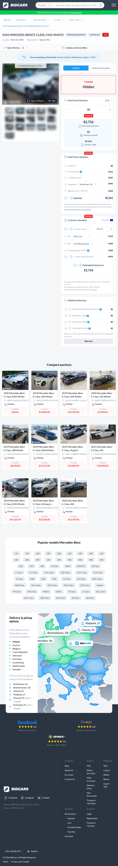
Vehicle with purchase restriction (85, 309)
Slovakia (17, 669)
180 (37, 553)
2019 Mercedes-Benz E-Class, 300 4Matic (43, 395)
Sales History (15, 47)
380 (69, 560)
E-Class (58, 20)
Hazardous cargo (79, 315)
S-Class (86, 591)
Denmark (17, 655)
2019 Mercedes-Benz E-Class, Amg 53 (72, 448)
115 (16, 553)
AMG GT (81, 566)
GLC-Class (35, 585)
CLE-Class (65, 572)
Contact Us (70, 779)
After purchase (91, 779)
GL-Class (81, 579)
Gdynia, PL (18, 691)
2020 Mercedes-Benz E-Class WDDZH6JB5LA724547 (26, 26)
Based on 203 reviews (56, 745)
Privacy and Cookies (20, 861)
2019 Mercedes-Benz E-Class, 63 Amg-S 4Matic (43, 502)
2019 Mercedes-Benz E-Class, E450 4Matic (43, 448)
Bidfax (106, 775)
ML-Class (32, 591)
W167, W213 (75, 20)
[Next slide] (54, 84)
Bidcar (106, 779)
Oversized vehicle (79, 322)
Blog (67, 766)
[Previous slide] (7, 84)
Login (89, 814)
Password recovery (91, 824)
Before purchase (91, 772)
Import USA (106, 785)
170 (27, 553)
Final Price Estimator (78, 100)
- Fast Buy (70, 832)
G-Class (66, 579)
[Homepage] (15, 5)
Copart (106, 770)
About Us (69, 770)
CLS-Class (98, 572)
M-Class (16, 591)
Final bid (88, 116)
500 (21, 566)
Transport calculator (91, 802)
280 (27, 560)
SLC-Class (100, 591)
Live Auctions (76, 12)
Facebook (13, 797)
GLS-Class (84, 585)
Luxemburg (18, 662)
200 (59, 553)
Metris (46, 591)
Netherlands (19, 665)
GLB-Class (19, 585)
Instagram (29, 797)
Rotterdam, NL (20, 684)
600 (42, 566)
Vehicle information (101, 68)
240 (91, 553)
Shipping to (72, 184)
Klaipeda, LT (19, 694)
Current (42, 5)
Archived (69, 836)
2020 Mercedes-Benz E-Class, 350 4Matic (101, 395)
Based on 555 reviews (86, 730)
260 (16, 560)
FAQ (89, 766)
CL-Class (33, 572)
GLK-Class (68, 585)
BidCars (7, 20)
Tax (69, 236)
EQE (43, 579)
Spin (53, 101)
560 (31, 566)
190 (48, 553)
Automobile (20, 20)
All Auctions (70, 814)
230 (80, 553)
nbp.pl (94, 290)
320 (48, 560)
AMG (67, 566)
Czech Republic (20, 652)
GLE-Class (52, 585)
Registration (92, 818)
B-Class (95, 566)
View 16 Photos (37, 101)
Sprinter (90, 598)
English (34, 851)
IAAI (105, 35)
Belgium (17, 648)
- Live (68, 823)
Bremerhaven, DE (22, 687)
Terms (5, 861)
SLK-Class (28, 598)
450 (101, 560)
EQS (54, 579)
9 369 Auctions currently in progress (59, 12)
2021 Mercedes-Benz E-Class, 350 (101, 448)
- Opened (70, 818)
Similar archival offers (76, 47)
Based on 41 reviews (27, 730)
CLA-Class (49, 572)
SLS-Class (60, 598)
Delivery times (90, 787)
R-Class (72, 591)
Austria (16, 645)
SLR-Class (44, 598)
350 (59, 560)
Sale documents (92, 794)
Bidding (76, 68)
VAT (69, 244)
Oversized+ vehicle (80, 328)
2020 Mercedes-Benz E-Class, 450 (72, 502)
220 (69, 553)
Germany (17, 659)
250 (101, 553)
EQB (32, 579)
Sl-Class (75, 598)
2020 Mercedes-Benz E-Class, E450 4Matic (14, 395)
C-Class (18, 572)
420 (91, 560)
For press (69, 775)
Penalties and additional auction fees (77, 209)
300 (37, 560)
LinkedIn (46, 797)
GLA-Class (97, 579)
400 (80, 560)
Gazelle (100, 585)
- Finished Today (73, 827)
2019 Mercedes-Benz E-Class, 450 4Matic (72, 395)
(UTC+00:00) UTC (13, 851)
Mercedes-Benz (39, 20)
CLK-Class (81, 572)
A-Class (54, 566)
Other (58, 591)
